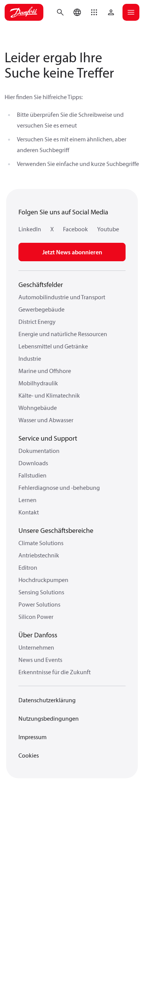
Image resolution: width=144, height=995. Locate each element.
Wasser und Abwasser (45, 420)
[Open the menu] (130, 12)
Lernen (27, 500)
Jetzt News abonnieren (72, 252)
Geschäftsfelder (40, 284)
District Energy (37, 321)
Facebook (75, 229)
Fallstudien (32, 475)
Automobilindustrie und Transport (61, 297)
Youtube (108, 229)
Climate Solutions (40, 543)
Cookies (28, 755)
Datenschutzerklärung (47, 700)
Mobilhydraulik (38, 383)
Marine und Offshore (44, 371)
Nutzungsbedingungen (48, 718)
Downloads (33, 463)
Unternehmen (36, 647)
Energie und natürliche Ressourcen (62, 334)
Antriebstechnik (38, 555)
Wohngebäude (37, 407)
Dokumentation (39, 450)
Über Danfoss (37, 634)
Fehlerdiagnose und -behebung (59, 487)
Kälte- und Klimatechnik (49, 395)
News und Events (40, 659)
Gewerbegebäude (41, 309)
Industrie (29, 358)
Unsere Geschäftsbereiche (55, 530)
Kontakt (28, 512)
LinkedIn (29, 229)
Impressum (32, 737)
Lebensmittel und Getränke (53, 346)
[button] (94, 12)
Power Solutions (39, 604)
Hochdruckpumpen (43, 580)
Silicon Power (35, 616)
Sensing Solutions (41, 592)
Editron (27, 567)
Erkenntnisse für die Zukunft (54, 672)
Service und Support (47, 438)
